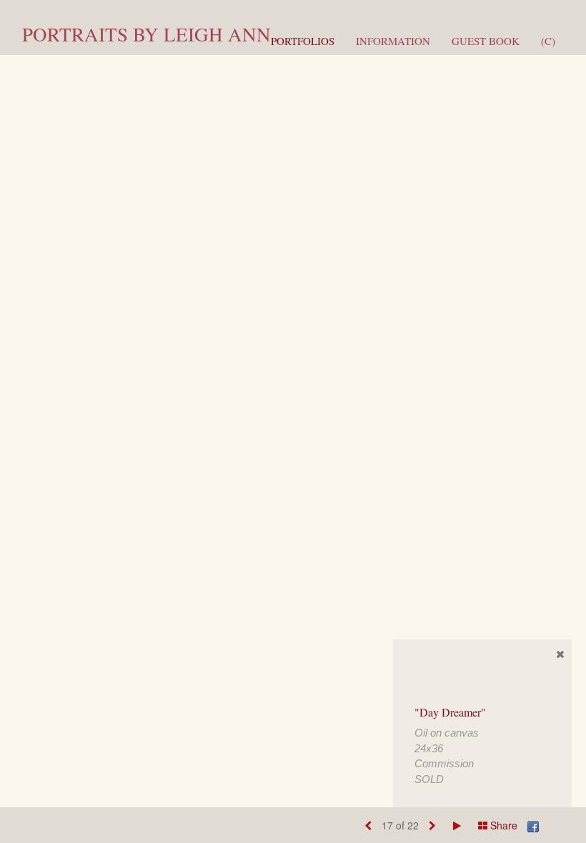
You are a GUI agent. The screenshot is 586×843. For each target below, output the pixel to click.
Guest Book (486, 41)
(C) (548, 41)
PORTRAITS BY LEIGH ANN (146, 34)
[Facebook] (533, 825)
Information (393, 41)
